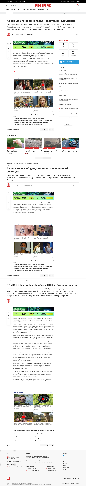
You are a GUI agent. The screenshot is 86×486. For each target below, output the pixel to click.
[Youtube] (73, 53)
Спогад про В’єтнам (17, 12)
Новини (9, 165)
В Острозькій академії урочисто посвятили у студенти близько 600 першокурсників (33, 120)
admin (12, 34)
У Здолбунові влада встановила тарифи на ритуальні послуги (28, 124)
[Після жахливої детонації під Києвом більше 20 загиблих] (52, 143)
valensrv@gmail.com (43, 456)
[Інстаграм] (14, 5)
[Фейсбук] (6, 5)
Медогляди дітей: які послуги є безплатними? (68, 113)
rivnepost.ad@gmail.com (38, 460)
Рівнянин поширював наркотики (65, 104)
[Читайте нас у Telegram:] (60, 62)
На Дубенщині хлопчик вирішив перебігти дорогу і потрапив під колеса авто (69, 151)
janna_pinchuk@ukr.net (45, 458)
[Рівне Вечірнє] (8, 478)
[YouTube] (11, 5)
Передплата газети (71, 1)
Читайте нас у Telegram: (68, 61)
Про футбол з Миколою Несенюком (73, 12)
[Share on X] (8, 48)
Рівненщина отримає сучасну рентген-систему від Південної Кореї (29, 118)
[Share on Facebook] (8, 46)
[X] (9, 5)
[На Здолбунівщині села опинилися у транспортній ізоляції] (33, 143)
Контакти (78, 1)
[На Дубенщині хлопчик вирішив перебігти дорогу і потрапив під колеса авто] (70, 143)
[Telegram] (16, 5)
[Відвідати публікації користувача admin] (8, 34)
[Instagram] (63, 53)
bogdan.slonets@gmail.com (44, 457)
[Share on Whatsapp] (8, 51)
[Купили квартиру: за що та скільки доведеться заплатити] (15, 143)
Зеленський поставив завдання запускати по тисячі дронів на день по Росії (31, 122)
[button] (74, 5)
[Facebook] (63, 46)
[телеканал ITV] (26, 153)
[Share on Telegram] (8, 54)
